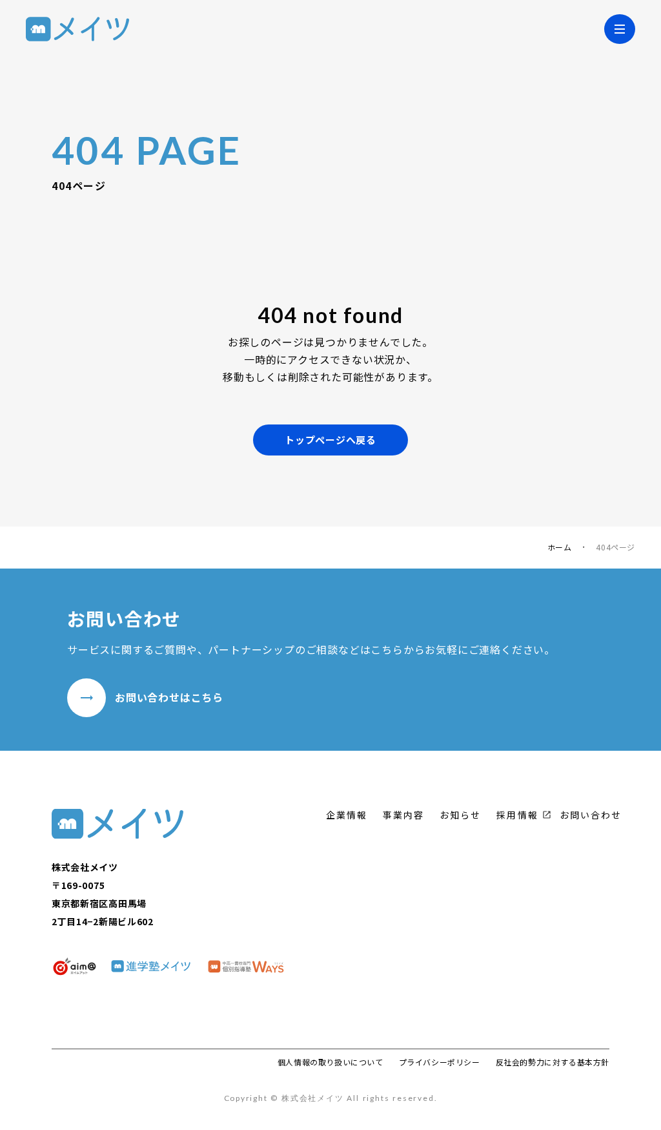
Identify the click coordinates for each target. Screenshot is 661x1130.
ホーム (559, 547)
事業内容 (403, 815)
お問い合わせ (591, 815)
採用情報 (517, 815)
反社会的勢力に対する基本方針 (552, 1062)
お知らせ (460, 815)
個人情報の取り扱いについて (330, 1062)
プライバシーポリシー (439, 1062)
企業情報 (346, 815)
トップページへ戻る (330, 439)
